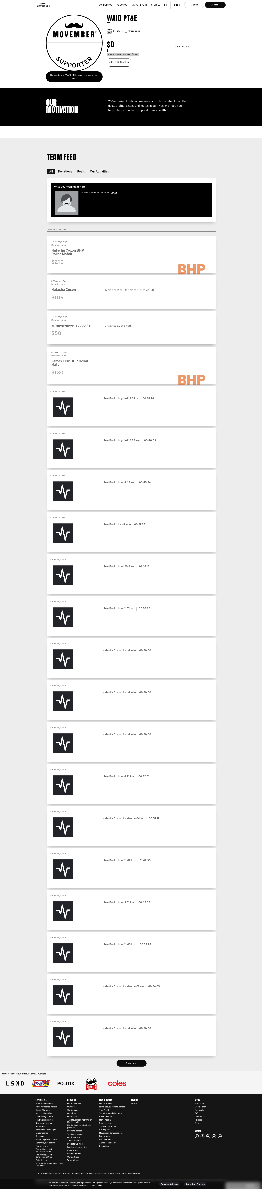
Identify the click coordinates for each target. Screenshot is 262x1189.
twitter (214, 1136)
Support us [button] (105, 5)
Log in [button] (177, 5)
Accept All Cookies (195, 1184)
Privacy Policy (96, 1185)
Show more (131, 1063)
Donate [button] (212, 6)
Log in (114, 193)
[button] (166, 5)
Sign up (194, 5)
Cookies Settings (169, 1184)
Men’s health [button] (139, 5)
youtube (208, 1136)
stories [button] (155, 5)
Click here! (202, 1136)
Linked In (220, 1136)
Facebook (197, 1136)
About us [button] (122, 5)
